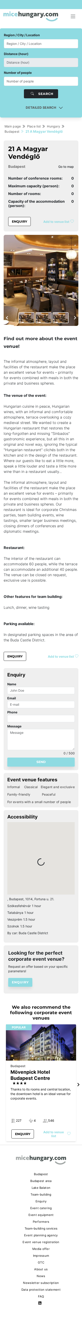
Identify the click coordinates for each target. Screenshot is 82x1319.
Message (14, 726)
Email (11, 698)
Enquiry (19, 221)
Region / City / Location (22, 35)
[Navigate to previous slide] (7, 317)
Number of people (18, 73)
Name (11, 684)
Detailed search (41, 107)
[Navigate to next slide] (75, 317)
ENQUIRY (20, 982)
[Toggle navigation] (73, 16)
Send (41, 762)
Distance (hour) (16, 54)
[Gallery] (41, 280)
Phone (12, 712)
